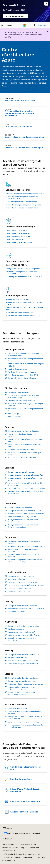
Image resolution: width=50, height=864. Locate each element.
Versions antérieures (10, 847)
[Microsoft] (25, 25)
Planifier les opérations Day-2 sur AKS (22, 517)
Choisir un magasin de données (18, 236)
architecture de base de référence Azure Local (26, 585)
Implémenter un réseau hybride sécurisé (24, 635)
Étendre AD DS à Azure (16, 612)
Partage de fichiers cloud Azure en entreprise (25, 684)
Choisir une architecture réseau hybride (23, 626)
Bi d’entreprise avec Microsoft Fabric (22, 449)
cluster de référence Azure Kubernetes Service (26, 514)
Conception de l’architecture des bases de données (24, 542)
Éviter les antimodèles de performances (21, 202)
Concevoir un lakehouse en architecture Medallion (23, 556)
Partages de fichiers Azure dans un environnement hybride (21, 688)
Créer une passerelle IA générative (21, 401)
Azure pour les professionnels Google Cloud (23, 316)
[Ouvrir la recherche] (34, 25)
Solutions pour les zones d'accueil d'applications (24, 277)
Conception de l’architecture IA (20, 392)
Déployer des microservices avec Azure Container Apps (23, 521)
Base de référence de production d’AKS (23, 375)
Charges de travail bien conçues (25, 801)
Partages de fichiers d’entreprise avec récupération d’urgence (22, 693)
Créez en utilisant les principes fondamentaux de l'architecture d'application (19, 113)
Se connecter (43, 25)
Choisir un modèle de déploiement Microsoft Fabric (25, 440)
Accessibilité (27, 857)
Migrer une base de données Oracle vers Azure (26, 546)
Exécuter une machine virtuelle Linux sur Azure (26, 475)
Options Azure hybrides (17, 579)
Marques (40, 857)
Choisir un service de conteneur (18, 233)
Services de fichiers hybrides (19, 591)
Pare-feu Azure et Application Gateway (23, 661)
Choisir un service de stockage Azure (22, 681)
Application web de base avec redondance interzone (24, 713)
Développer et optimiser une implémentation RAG (25, 360)
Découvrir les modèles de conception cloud (24, 137)
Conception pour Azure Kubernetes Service (24, 511)
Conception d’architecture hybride (21, 576)
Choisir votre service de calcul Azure (22, 378)
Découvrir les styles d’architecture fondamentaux (25, 194)
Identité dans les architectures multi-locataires (26, 609)
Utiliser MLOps (13, 414)
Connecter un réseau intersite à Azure (22, 582)
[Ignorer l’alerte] (46, 4)
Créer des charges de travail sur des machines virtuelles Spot (26, 492)
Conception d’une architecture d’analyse (23, 431)
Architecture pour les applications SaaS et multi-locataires (24, 303)
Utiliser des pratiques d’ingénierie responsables (24, 205)
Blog (22, 847)
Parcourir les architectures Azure (20, 100)
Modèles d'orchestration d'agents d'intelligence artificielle (26, 365)
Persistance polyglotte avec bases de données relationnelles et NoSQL (25, 561)
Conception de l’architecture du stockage (23, 678)
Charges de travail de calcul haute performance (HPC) (24, 308)
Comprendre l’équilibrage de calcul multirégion (26, 488)
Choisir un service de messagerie (19, 242)
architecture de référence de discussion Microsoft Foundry (23, 355)
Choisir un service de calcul (16, 230)
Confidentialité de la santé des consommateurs (20, 854)
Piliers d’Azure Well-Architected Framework (24, 790)
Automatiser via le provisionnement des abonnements (21, 273)
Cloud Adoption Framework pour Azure (25, 768)
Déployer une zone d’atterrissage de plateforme (24, 269)
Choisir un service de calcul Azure (21, 472)
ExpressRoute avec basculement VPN (22, 632)
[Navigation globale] (2, 25)
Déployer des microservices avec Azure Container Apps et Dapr (23, 526)
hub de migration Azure (21, 779)
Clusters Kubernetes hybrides (19, 588)
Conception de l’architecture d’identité (22, 606)
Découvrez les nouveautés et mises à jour (24, 147)
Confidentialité (7, 851)
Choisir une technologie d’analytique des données (23, 435)
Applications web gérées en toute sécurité (24, 664)
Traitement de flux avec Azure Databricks (23, 458)
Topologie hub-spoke (16, 629)
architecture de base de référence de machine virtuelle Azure (26, 484)
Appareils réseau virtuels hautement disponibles (22, 639)
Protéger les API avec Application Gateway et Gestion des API (25, 718)
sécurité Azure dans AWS (17, 658)
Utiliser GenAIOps (15, 417)
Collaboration (34, 847)
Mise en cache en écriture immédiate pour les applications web (25, 726)
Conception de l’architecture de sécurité (23, 655)
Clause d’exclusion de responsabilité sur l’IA (19, 844)
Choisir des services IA (14, 239)
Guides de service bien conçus (24, 812)
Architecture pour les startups (17, 299)
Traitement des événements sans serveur (24, 722)
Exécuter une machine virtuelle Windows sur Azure (25, 479)
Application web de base (17, 709)
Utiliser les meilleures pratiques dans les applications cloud (22, 198)
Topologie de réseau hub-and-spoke (22, 372)
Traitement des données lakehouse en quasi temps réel (25, 453)
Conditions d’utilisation (11, 857)
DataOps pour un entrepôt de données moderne (23, 550)
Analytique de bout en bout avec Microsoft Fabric (24, 445)
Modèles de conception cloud (19, 369)
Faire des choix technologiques (19, 126)
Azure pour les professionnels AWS (19, 313)
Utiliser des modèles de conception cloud (22, 208)
